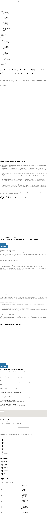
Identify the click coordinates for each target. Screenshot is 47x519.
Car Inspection (5, 49)
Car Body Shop (5, 12)
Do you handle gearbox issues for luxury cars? (9, 400)
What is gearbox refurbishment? (7, 380)
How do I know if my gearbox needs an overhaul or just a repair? (11, 392)
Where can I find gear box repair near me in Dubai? (9, 388)
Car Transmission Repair (7, 28)
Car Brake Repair (5, 17)
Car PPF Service (5, 23)
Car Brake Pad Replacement (7, 16)
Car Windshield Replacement (7, 31)
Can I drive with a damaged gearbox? (7, 396)
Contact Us (4, 33)
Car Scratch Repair (6, 25)
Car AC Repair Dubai (6, 13)
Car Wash (4, 29)
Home (3, 10)
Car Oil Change (5, 22)
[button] (23, 37)
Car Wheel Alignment (6, 30)
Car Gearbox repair (6, 19)
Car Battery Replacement (7, 14)
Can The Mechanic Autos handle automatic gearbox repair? (11, 384)
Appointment (4, 34)
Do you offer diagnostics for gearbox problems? (9, 404)
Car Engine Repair (6, 18)
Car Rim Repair (5, 24)
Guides (3, 35)
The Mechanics (15, 515)
